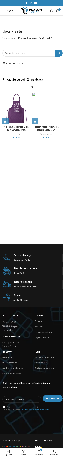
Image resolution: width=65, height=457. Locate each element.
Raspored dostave (11, 373)
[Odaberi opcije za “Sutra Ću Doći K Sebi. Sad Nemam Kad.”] (5, 121)
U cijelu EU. (7, 357)
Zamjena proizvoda (44, 357)
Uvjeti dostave (9, 362)
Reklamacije (41, 362)
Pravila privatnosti (44, 332)
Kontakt (39, 326)
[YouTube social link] (35, 3)
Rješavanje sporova (44, 368)
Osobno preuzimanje (12, 368)
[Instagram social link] (31, 3)
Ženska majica (46, 134)
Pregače (16, 134)
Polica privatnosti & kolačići (36, 409)
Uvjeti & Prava (42, 337)
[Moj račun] (51, 11)
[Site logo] (31, 10)
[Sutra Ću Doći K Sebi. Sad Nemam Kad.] (16, 108)
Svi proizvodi (8, 38)
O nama (38, 321)
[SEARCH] (59, 53)
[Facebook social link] (27, 3)
